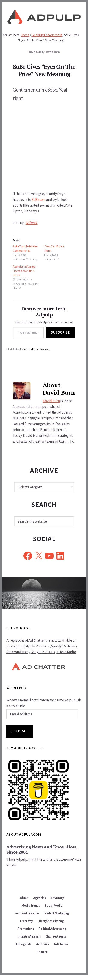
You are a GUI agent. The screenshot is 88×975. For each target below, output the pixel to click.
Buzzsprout (15, 646)
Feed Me (20, 731)
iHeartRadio (66, 652)
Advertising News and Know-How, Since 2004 (41, 849)
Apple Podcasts (37, 646)
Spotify (56, 646)
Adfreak (32, 223)
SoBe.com (38, 200)
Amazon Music (17, 652)
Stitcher (69, 646)
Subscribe (60, 332)
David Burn (51, 401)
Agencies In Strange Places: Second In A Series (24, 271)
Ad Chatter (36, 641)
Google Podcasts (43, 652)
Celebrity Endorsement (35, 349)
